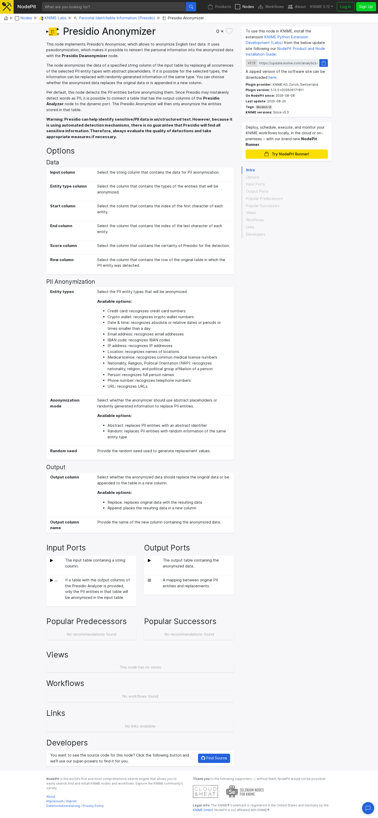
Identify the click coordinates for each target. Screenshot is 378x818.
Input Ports (255, 184)
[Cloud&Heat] (205, 791)
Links (250, 227)
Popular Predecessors (264, 199)
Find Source (216, 757)
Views (251, 213)
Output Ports (257, 191)
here (272, 77)
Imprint (71, 801)
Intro (250, 170)
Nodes (248, 6)
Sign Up (366, 6)
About (300, 6)
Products (223, 6)
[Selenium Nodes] (245, 791)
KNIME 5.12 (320, 6)
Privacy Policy (93, 806)
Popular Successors (263, 206)
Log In (345, 6)
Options (252, 177)
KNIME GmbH (203, 810)
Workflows (274, 6)
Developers (255, 234)
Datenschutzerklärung (63, 806)
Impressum (55, 801)
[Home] (6, 18)
